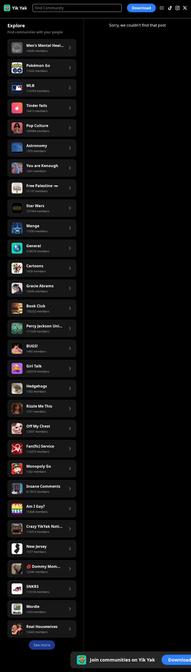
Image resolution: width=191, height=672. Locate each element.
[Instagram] (177, 8)
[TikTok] (170, 8)
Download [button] (141, 8)
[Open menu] (161, 8)
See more (42, 645)
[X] (185, 8)
